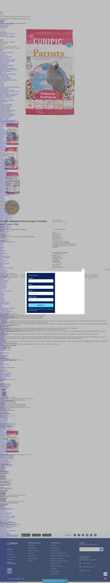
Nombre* (30, 278)
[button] (83, 270)
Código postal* (32, 297)
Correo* (30, 284)
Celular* (30, 290)
